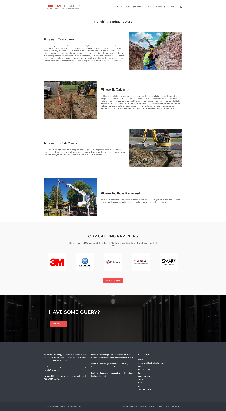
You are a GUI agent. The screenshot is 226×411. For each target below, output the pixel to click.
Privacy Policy (177, 407)
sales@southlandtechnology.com (151, 363)
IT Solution (142, 407)
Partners (146, 7)
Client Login (169, 7)
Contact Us (157, 7)
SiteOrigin (77, 406)
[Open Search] (181, 7)
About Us (128, 7)
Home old (117, 7)
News (168, 407)
